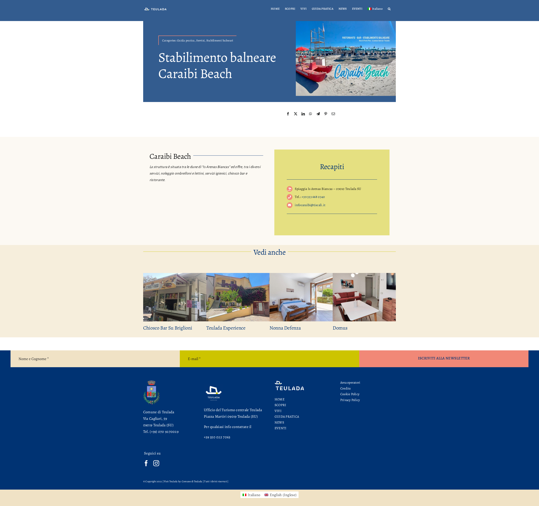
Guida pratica (186, 40)
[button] (389, 9)
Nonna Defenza (285, 328)
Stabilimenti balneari (219, 40)
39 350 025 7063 (218, 437)
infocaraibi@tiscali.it (310, 205)
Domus (340, 328)
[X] (295, 114)
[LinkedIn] (303, 114)
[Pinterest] (326, 114)
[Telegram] (318, 114)
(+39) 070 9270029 (164, 431)
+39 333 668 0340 (313, 197)
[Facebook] (288, 114)
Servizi (200, 40)
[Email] (333, 114)
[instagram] (156, 463)
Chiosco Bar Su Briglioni (167, 328)
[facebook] (146, 463)
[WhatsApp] (310, 114)
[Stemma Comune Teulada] (151, 381)
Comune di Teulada (158, 412)
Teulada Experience (225, 328)
